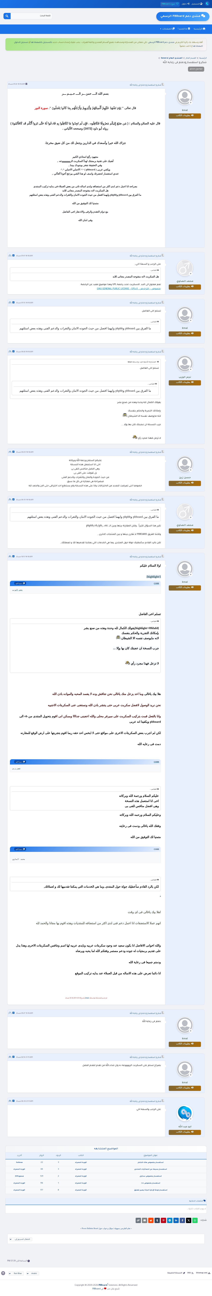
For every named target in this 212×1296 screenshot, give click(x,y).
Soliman (19, 1163)
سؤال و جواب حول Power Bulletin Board (97, 1228)
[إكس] (188, 1220)
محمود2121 (19, 1176)
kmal (87, 998)
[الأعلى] (3, 1273)
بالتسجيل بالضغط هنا (41, 42)
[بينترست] (163, 1220)
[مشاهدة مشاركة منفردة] (13, 255)
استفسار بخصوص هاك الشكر (150, 1163)
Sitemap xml (201, 1273)
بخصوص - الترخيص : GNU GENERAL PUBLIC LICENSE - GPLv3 (129, 289)
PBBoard (96, 1289)
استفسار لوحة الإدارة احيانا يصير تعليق (150, 1190)
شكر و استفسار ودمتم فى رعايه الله (145, 85)
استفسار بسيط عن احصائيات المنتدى (150, 1169)
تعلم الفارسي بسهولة (122, 1228)
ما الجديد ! (183, 29)
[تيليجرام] (169, 1220)
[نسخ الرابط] (138, 1220)
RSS (189, 1273)
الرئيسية (198, 29)
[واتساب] (195, 1220)
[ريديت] (151, 1220)
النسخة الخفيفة (174, 1273)
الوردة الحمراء (81, 1163)
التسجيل (195, 4)
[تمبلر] (157, 1220)
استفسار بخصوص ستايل (151, 1176)
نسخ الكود (19, 583)
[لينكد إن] (176, 1220)
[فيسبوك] (182, 1220)
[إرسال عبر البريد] (144, 1220)
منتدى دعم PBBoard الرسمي (161, 42)
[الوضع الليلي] (207, 3)
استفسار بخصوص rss (150, 1183)
